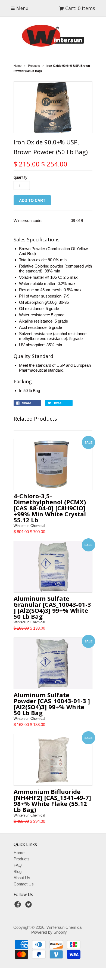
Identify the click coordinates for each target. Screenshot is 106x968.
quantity (20, 177)
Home (19, 852)
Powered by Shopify (49, 932)
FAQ (18, 865)
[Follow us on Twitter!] (29, 906)
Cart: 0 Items (80, 8)
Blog (17, 871)
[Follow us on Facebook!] (18, 906)
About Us (22, 877)
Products (22, 859)
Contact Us (24, 884)
